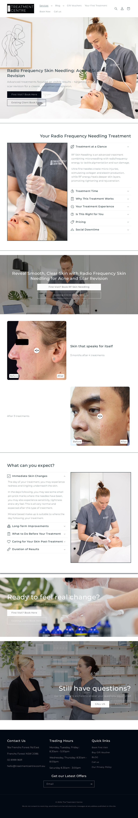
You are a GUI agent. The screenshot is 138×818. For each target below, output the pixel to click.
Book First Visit (100, 747)
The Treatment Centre (72, 802)
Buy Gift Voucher (101, 752)
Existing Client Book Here (69, 295)
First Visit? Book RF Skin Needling (69, 287)
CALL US (100, 704)
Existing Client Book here (26, 102)
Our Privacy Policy (101, 767)
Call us (95, 762)
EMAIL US (121, 704)
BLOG (95, 757)
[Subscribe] (91, 784)
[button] (46, 6)
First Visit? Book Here (24, 94)
